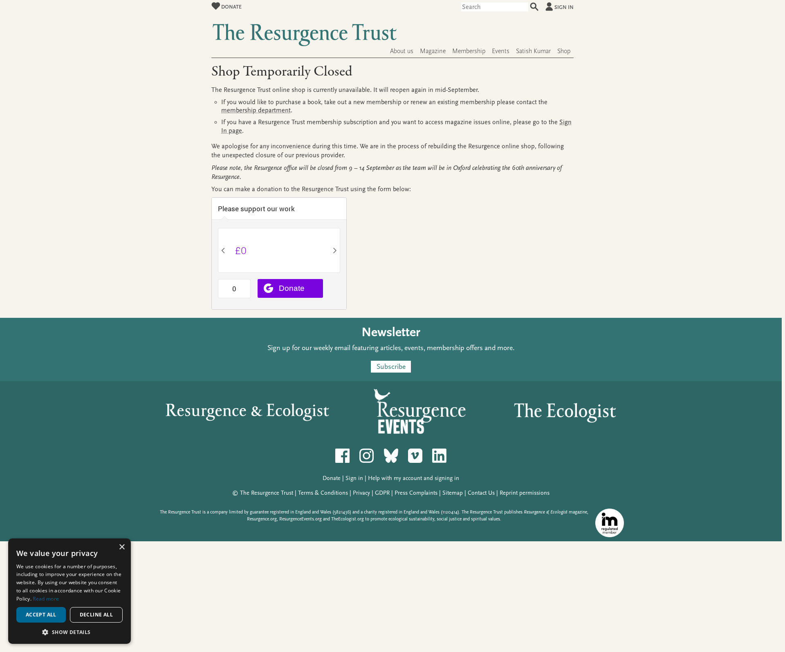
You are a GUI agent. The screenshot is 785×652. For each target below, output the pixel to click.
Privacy (361, 492)
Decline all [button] (96, 614)
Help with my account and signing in (413, 478)
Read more (46, 598)
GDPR (382, 492)
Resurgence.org (262, 519)
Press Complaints (416, 492)
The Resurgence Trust (266, 492)
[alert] (69, 591)
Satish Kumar (533, 51)
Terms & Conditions (323, 492)
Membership (468, 51)
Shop (563, 51)
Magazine (433, 51)
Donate (231, 7)
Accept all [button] (41, 614)
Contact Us (481, 492)
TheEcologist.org (347, 519)
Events (500, 51)
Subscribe (391, 366)
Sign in (564, 7)
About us (401, 51)
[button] (69, 632)
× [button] (122, 547)
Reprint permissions (525, 492)
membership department (256, 110)
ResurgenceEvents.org (300, 519)
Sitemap (452, 492)
